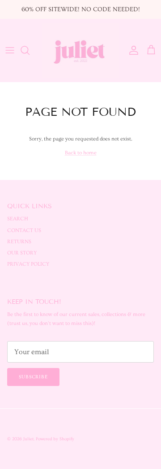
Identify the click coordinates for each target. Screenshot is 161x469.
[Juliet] (80, 50)
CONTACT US (24, 230)
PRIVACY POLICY (28, 264)
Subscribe (33, 377)
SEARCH (17, 219)
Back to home (81, 153)
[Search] (29, 50)
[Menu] (10, 50)
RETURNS (19, 242)
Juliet (28, 439)
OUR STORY (22, 253)
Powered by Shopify (55, 439)
